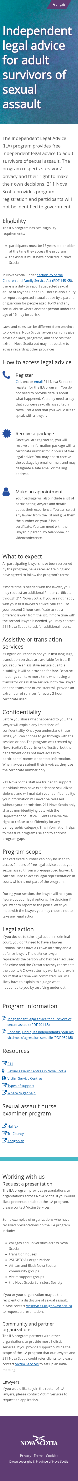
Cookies (52, 1455)
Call (18, 381)
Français (59, 4)
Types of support (20, 1085)
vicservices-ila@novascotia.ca (49, 1306)
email (38, 381)
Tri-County (15, 1133)
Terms (38, 1455)
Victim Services (27, 1364)
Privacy (25, 1455)
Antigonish (15, 1141)
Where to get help (21, 1093)
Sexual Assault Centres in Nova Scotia (36, 1071)
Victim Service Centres (24, 1078)
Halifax (12, 1126)
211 (10, 1063)
